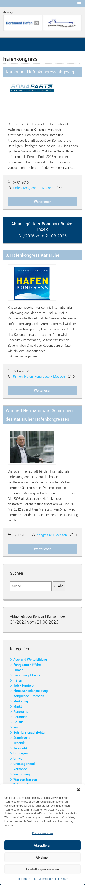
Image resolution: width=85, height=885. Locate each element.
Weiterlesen (42, 202)
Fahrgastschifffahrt (27, 665)
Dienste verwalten (42, 833)
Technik (19, 743)
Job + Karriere (23, 686)
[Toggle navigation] (79, 3)
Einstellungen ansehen (42, 869)
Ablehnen (42, 857)
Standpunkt (21, 738)
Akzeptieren (42, 845)
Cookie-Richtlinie (26, 878)
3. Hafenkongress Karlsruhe (33, 255)
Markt (17, 706)
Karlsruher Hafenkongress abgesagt (41, 71)
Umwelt (18, 759)
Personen (20, 717)
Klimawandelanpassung (30, 691)
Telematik (20, 748)
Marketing (20, 701)
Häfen (17, 188)
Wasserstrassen (25, 779)
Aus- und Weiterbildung (30, 660)
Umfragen (20, 753)
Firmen (18, 377)
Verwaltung (21, 774)
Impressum (61, 878)
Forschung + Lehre (26, 675)
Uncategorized (24, 764)
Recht (17, 727)
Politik (18, 722)
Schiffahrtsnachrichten (29, 732)
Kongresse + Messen (38, 188)
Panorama (20, 712)
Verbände (20, 769)
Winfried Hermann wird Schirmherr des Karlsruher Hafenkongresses (39, 415)
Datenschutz (45, 878)
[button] (78, 789)
